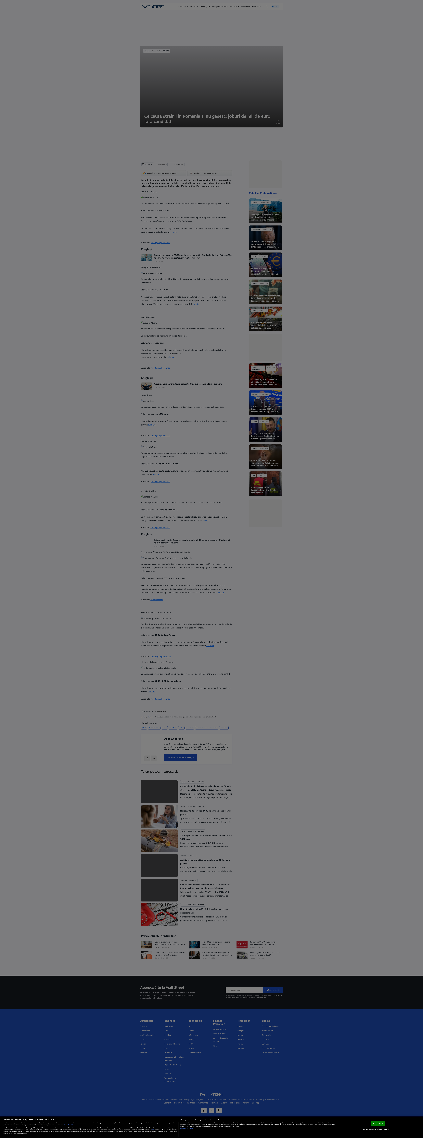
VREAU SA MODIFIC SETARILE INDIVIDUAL (377, 1129)
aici (153, 1130)
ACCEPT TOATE (378, 1123)
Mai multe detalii (68, 1125)
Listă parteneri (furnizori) (187, 1128)
